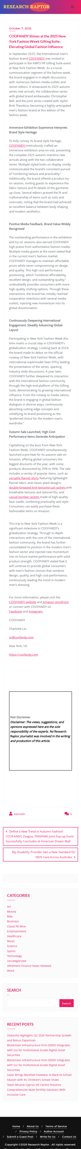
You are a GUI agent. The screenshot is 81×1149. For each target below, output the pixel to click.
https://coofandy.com (23, 654)
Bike (10, 916)
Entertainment (16, 931)
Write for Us (47, 1136)
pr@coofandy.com (21, 637)
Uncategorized (16, 961)
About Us (33, 1126)
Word (10, 971)
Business (13, 921)
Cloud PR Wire (16, 926)
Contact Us (69, 1136)
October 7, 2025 (20, 28)
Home (16, 1126)
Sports (11, 951)
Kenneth (19, 814)
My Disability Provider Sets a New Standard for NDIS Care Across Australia (43, 854)
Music (11, 941)
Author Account (54, 1131)
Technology (14, 956)
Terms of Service (56, 1126)
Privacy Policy (28, 1131)
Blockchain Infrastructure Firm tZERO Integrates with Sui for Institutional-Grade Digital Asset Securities (38, 1050)
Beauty (11, 911)
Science (12, 946)
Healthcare (14, 936)
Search (14, 990)
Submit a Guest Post (20, 1136)
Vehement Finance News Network (29, 966)
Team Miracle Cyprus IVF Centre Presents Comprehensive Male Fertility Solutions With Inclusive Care (36, 1089)
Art (9, 906)
